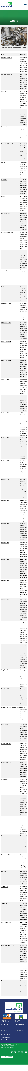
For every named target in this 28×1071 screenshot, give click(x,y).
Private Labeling (19, 1021)
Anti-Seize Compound (6, 57)
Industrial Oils (4, 1024)
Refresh (3, 836)
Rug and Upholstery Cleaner (8, 854)
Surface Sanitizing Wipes (7, 945)
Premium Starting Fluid (7, 817)
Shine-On (3, 871)
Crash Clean (4, 179)
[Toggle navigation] (25, 5)
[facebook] (12, 1052)
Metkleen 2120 (5, 500)
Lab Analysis (18, 1027)
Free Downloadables (6, 1037)
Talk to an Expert (7, 1057)
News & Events (4, 1032)
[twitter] (15, 1052)
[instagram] (19, 1052)
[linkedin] (22, 1052)
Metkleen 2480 (5, 645)
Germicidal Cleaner (6, 303)
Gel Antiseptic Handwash (7, 270)
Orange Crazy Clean (6, 743)
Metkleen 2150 (5, 599)
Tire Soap (3, 981)
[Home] (5, 5)
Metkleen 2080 (5, 413)
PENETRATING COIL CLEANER (8, 796)
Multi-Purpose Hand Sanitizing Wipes (10, 707)
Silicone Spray (4, 886)
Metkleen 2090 (5, 438)
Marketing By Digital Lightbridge (7, 1047)
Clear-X (3, 162)
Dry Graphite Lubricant (7, 232)
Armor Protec (4, 91)
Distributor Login (5, 1039)
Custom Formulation (20, 1024)
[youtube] (26, 1052)
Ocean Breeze (4, 724)
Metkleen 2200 (5, 622)
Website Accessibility (10, 1045)
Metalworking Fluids (6, 1021)
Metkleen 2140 (5, 523)
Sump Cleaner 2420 (6, 922)
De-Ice (3, 196)
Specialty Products (5, 1027)
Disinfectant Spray (6, 213)
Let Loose (3, 396)
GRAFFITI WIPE (5, 379)
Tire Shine (3, 964)
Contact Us (17, 1032)
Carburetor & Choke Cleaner (8, 143)
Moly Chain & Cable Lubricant (8, 670)
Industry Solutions (5, 1034)
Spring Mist (4, 903)
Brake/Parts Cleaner (6, 127)
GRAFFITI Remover (6, 341)
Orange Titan (4, 779)
